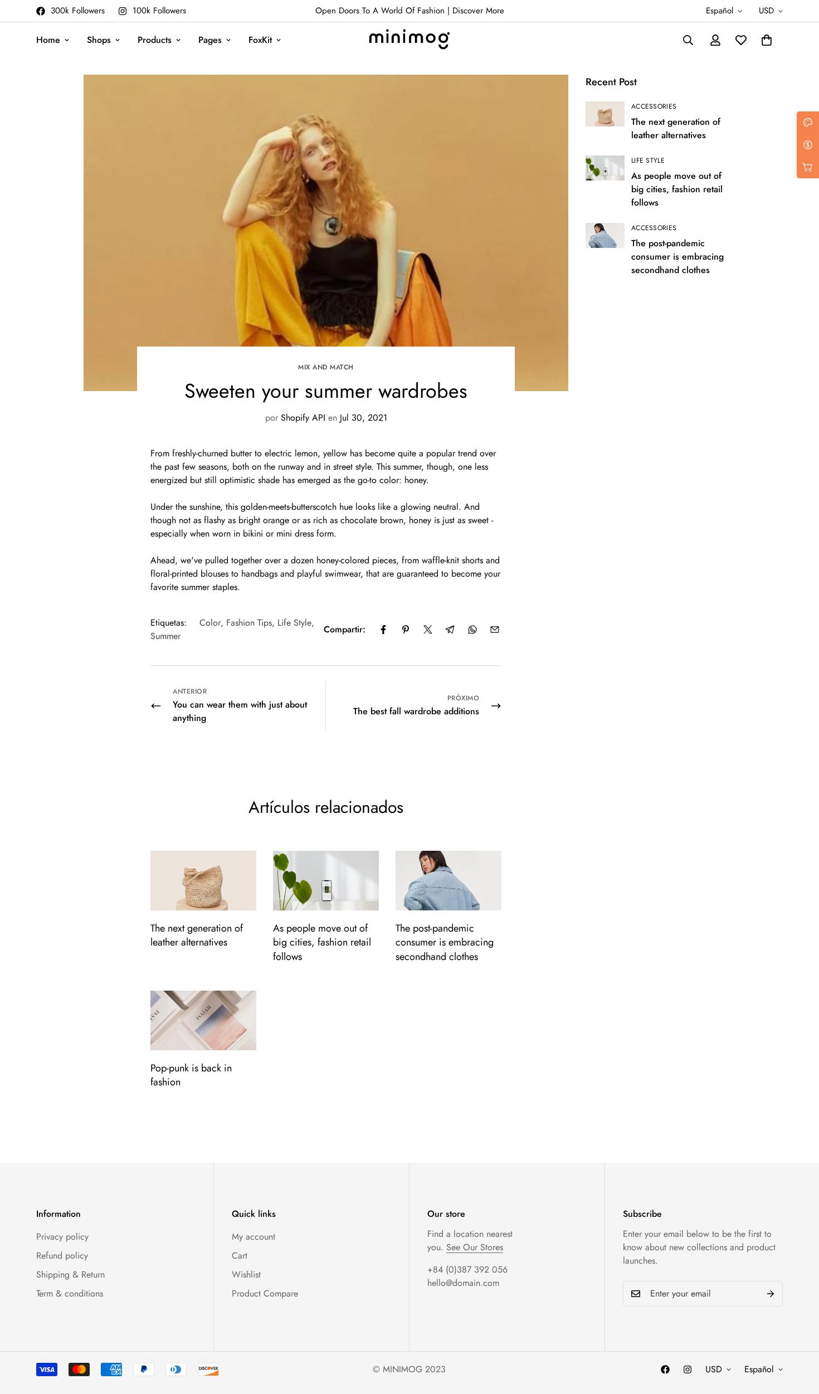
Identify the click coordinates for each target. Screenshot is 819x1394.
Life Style (294, 622)
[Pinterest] (405, 629)
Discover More (478, 10)
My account (253, 1236)
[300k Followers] (665, 1369)
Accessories (653, 106)
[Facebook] (383, 629)
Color (210, 622)
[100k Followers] (687, 1369)
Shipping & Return (70, 1274)
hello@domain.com (463, 1282)
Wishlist (246, 1274)
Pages (210, 39)
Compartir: (344, 629)
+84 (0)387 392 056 (467, 1269)
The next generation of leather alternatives (196, 935)
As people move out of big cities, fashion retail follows (322, 942)
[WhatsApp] (472, 629)
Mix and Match (326, 367)
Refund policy (62, 1255)
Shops (99, 39)
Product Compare (265, 1293)
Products (155, 39)
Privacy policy (62, 1236)
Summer (165, 636)
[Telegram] (450, 629)
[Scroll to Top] (797, 1333)
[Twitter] (428, 629)
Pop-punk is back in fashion (191, 1075)
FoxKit (260, 39)
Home (48, 39)
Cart (239, 1255)
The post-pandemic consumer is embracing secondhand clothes (445, 942)
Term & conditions (69, 1293)
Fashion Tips (249, 622)
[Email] (494, 629)
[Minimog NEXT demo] (409, 40)
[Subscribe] (770, 1294)
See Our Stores (474, 1247)
